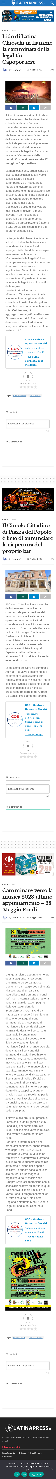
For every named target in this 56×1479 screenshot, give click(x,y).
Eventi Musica (36, 1338)
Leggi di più (36, 1474)
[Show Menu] (3, 3)
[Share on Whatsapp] (22, 107)
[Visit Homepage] (28, 3)
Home (5, 31)
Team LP (16, 70)
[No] (52, 1469)
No (24, 1474)
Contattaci (7, 1456)
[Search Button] (52, 3)
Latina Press (15, 1437)
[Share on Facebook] (10, 107)
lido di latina (19, 396)
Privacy (22, 1453)
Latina (13, 31)
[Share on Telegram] (34, 107)
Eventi (13, 884)
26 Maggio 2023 (34, 70)
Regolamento (8, 1453)
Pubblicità (35, 1453)
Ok (17, 1474)
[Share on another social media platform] (45, 107)
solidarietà (35, 396)
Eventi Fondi (19, 1338)
